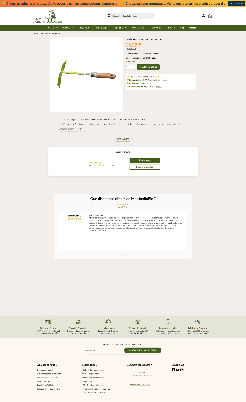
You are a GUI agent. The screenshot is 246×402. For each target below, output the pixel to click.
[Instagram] (181, 369)
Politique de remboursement (48, 389)
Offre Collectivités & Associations (95, 392)
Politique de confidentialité (47, 377)
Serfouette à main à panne (50, 34)
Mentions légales (43, 381)
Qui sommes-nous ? (45, 370)
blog (182, 27)
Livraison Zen (87, 381)
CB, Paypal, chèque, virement (148, 80)
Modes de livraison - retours (93, 370)
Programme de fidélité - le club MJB (96, 389)
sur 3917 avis (123, 207)
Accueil (35, 34)
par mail (159, 87)
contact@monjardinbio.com (141, 375)
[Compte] (203, 15)
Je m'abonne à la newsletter (142, 350)
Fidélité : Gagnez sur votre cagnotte (142, 53)
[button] (121, 254)
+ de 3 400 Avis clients (145, 77)
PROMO (172, 27)
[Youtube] (177, 369)
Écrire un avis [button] (145, 160)
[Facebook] (173, 369)
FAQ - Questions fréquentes (93, 385)
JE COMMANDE (236, 4)
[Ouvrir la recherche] (109, 15)
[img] (123, 204)
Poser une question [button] (144, 167)
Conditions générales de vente (49, 374)
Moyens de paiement (90, 374)
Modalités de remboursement (93, 377)
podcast (192, 27)
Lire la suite (123, 139)
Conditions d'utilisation (46, 385)
